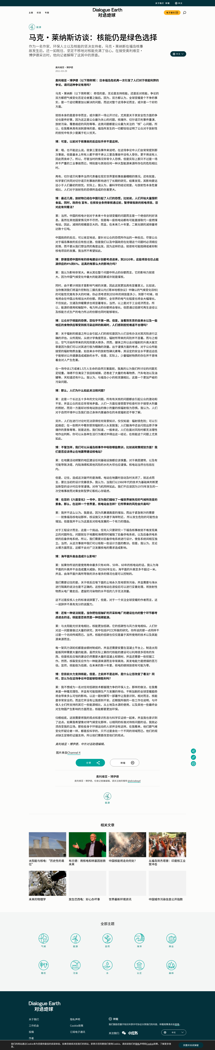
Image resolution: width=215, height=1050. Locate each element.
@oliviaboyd (134, 780)
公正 (139, 973)
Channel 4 (73, 752)
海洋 (139, 946)
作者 (31, 1038)
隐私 (137, 1043)
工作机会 (34, 1025)
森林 (171, 973)
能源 (75, 946)
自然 (107, 946)
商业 (171, 946)
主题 (31, 12)
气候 (43, 946)
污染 (75, 973)
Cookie (149, 1043)
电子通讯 (170, 12)
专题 (47, 12)
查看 (177, 1024)
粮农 (43, 973)
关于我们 (159, 3)
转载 (167, 3)
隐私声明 (75, 1019)
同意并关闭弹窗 (191, 1045)
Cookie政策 (76, 1025)
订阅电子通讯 (77, 1032)
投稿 (31, 1032)
